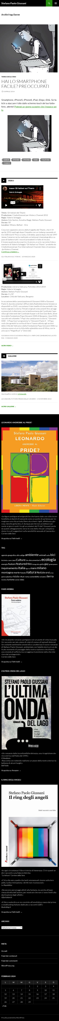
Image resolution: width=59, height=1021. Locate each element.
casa (14, 560)
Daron (6, 160)
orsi (47, 572)
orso (52, 573)
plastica (9, 577)
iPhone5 (16, 160)
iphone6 (26, 160)
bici (52, 555)
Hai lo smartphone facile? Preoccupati (25, 84)
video (21, 579)
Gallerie (12, 356)
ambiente (32, 555)
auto (48, 555)
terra (50, 576)
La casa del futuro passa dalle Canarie (18, 399)
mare (33, 568)
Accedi (4, 951)
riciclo (16, 576)
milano (41, 568)
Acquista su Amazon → (11, 770)
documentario (35, 560)
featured (21, 563)
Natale (23, 573)
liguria (28, 568)
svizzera (43, 576)
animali (42, 555)
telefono (46, 160)
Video (11, 180)
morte (17, 572)
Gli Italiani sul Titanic (11, 257)
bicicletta (4, 560)
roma (27, 576)
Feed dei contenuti (9, 956)
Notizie (41, 572)
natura (31, 572)
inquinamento (9, 568)
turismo (11, 579)
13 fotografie (22, 394)
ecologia (48, 559)
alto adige (20, 555)
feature (12, 564)
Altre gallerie (8, 406)
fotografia (35, 564)
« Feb (4, 1006)
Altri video (7, 346)
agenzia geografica (8, 555)
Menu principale (55, 3)
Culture (21, 560)
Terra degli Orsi (8, 77)
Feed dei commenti (9, 961)
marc (36, 160)
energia (4, 564)
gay (46, 563)
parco (3, 577)
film (29, 563)
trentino (4, 580)
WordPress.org (7, 965)
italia (21, 568)
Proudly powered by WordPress (12, 1018)
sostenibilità (34, 577)
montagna (7, 572)
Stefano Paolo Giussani (13, 3)
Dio (27, 560)
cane (9, 560)
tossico (7, 163)
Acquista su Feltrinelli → (11, 538)
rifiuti (22, 577)
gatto (42, 564)
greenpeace (53, 564)
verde (17, 580)
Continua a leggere (10, 252)
